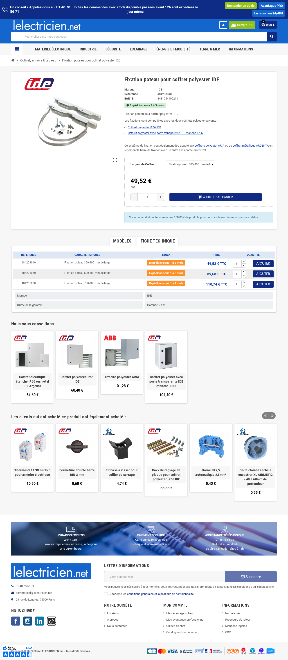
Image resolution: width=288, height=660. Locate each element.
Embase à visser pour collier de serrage (121, 472)
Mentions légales (236, 626)
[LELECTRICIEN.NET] (47, 25)
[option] (32, 462)
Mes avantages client (180, 613)
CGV (228, 632)
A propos (112, 619)
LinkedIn (39, 621)
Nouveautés (233, 613)
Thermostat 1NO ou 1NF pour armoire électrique (32, 472)
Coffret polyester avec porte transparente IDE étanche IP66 (165, 133)
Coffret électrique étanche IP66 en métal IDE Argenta (32, 381)
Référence (131, 94)
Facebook (15, 621)
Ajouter (263, 263)
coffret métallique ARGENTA (251, 145)
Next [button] (272, 415)
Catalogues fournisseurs (182, 632)
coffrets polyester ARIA (209, 145)
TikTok (51, 621)
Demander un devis (240, 5)
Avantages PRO (272, 5)
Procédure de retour (237, 619)
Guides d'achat (175, 626)
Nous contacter (117, 626)
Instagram (27, 621)
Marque (129, 89)
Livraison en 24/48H (268, 13)
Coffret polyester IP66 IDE (144, 127)
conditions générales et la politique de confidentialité (160, 594)
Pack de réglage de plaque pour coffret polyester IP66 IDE (166, 474)
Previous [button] (265, 415)
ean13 (128, 98)
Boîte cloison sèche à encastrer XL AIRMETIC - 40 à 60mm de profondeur (255, 476)
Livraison (113, 613)
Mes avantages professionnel (185, 619)
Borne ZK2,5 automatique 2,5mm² (210, 472)
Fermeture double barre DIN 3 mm (77, 472)
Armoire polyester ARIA (121, 377)
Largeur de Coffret (142, 164)
